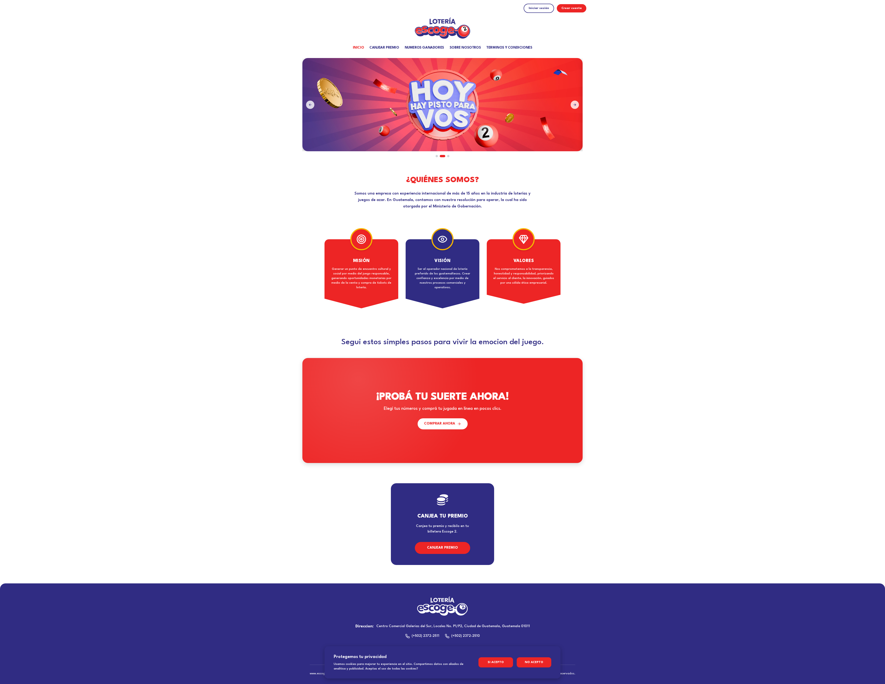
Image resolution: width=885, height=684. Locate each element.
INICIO (358, 47)
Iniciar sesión (539, 8)
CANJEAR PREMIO (384, 47)
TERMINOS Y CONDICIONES (509, 47)
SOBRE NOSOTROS (465, 47)
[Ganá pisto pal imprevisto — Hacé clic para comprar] (442, 104)
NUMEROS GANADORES (424, 47)
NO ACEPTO (534, 662)
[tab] (437, 156)
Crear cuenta (571, 8)
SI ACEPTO (496, 662)
